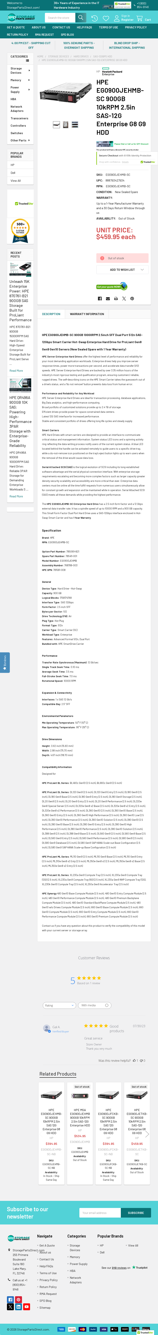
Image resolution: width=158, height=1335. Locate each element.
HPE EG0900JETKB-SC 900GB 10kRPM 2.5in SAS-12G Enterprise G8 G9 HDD (137, 1121)
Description (51, 314)
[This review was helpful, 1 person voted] (134, 1060)
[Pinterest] (132, 298)
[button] (122, 269)
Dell (13, 172)
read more (16, 370)
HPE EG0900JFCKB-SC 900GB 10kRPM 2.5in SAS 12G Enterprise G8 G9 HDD (108, 1121)
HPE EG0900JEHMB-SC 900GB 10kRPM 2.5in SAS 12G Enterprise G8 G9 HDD (51, 1121)
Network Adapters (17, 109)
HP (12, 165)
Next (147, 1134)
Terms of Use (108, 27)
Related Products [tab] (58, 1074)
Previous (41, 1134)
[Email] (107, 298)
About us (38, 27)
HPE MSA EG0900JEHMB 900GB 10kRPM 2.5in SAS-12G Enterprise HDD (80, 1117)
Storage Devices (16, 70)
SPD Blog (67, 34)
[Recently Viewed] (95, 18)
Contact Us (61, 27)
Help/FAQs (84, 27)
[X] (124, 298)
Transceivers (19, 118)
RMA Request (44, 34)
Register (127, 19)
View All (16, 180)
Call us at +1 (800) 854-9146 (20, 1284)
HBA (13, 99)
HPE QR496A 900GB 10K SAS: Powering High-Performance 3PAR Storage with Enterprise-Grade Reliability (20, 421)
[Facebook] (99, 298)
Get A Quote (16, 27)
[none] (66, 93)
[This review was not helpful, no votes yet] (141, 1060)
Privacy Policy (136, 27)
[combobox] (59, 1005)
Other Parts (18, 140)
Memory (16, 80)
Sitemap (45, 1307)
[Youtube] (26, 1306)
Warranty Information (87, 314)
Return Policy (17, 34)
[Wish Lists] (106, 18)
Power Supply (15, 89)
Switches (17, 133)
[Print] (116, 298)
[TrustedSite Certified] (122, 5)
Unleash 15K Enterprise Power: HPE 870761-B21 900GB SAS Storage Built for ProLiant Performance (20, 300)
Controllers (18, 125)
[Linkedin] (18, 1306)
